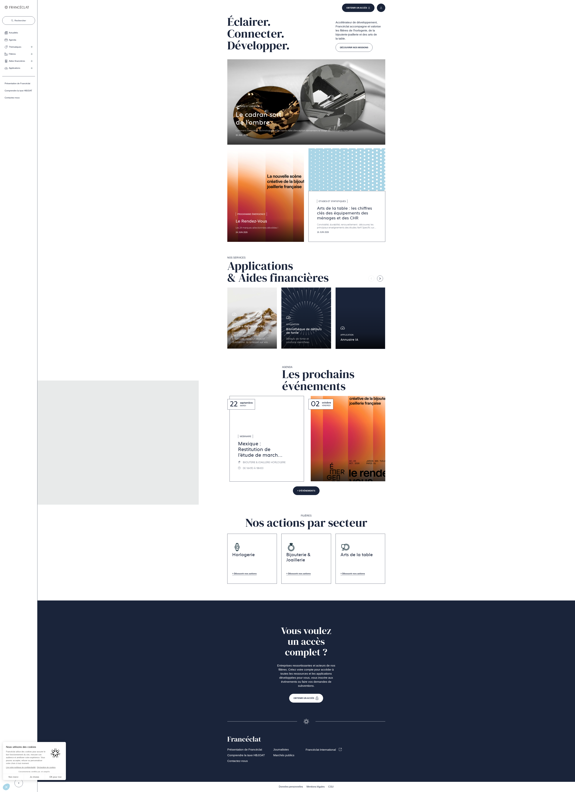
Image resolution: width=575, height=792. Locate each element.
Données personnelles (291, 786)
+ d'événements (306, 491)
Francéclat (244, 739)
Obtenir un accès (303, 698)
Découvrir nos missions (354, 47)
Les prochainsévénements (318, 380)
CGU (331, 786)
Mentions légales (316, 786)
